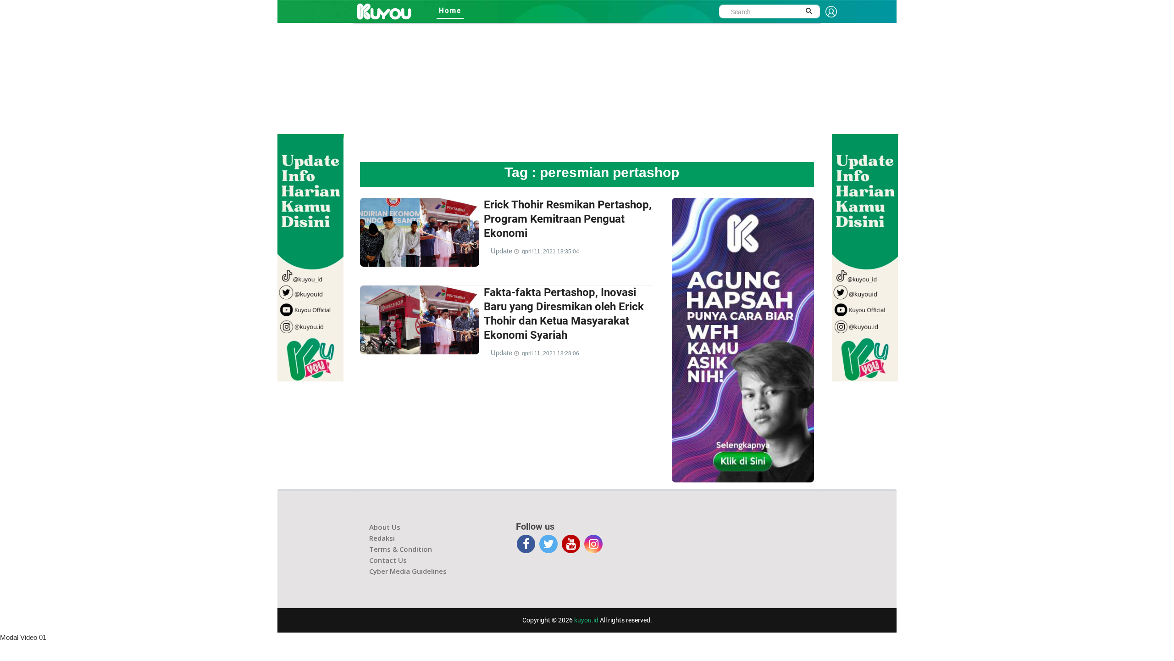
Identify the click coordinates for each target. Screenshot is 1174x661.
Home (450, 10)
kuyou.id (586, 620)
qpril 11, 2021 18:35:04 (550, 251)
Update (502, 251)
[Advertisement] (587, 93)
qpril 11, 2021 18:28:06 (550, 353)
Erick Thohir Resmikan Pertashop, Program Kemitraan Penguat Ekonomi (568, 219)
